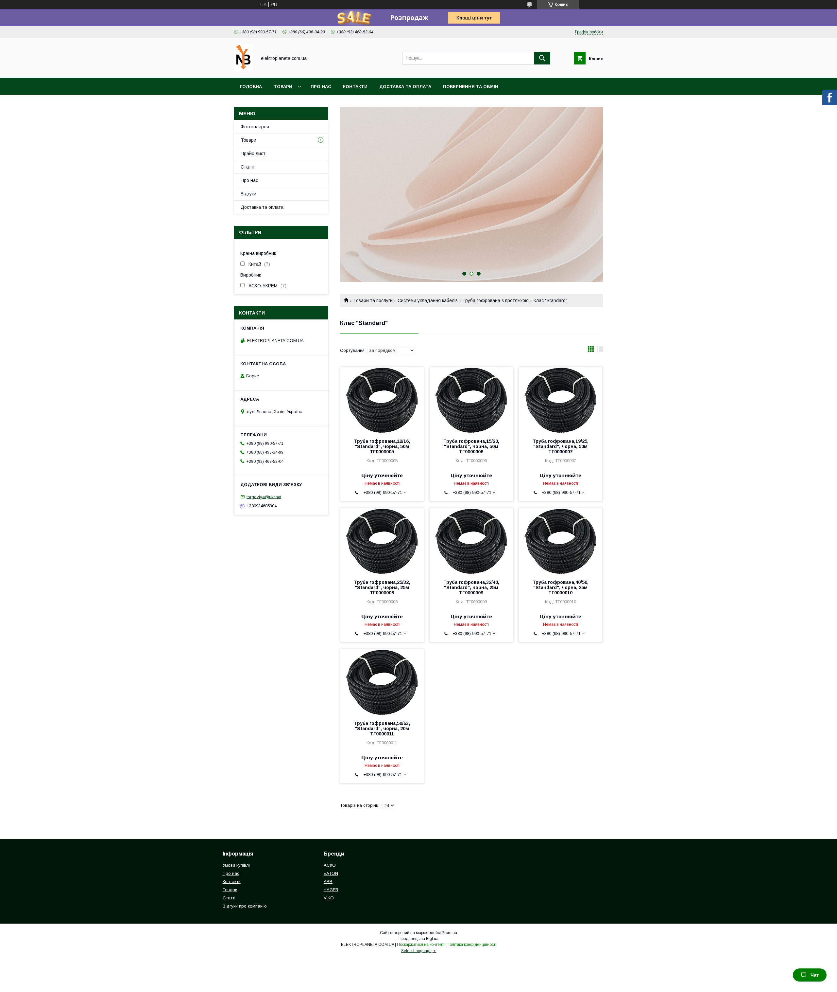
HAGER (331, 889)
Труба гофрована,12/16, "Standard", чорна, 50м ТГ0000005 (382, 446)
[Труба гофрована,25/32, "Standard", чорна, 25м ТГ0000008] (382, 541)
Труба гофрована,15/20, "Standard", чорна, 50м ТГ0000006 (471, 446)
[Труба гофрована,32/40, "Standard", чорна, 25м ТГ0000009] (471, 541)
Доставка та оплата (405, 86)
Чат (815, 975)
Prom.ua (449, 932)
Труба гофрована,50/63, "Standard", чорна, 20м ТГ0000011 (382, 728)
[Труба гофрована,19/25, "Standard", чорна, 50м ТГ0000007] (560, 400)
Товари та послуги (373, 300)
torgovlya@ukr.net (264, 496)
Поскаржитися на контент (420, 944)
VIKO (329, 897)
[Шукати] (542, 58)
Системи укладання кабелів (428, 300)
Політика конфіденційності (471, 944)
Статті (247, 167)
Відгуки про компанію (245, 906)
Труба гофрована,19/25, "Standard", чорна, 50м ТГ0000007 (561, 446)
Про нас (321, 86)
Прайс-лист (253, 153)
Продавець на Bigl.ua (418, 938)
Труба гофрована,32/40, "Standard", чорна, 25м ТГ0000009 (471, 587)
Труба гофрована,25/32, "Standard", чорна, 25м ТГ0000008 (382, 587)
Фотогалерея (255, 126)
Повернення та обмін (470, 86)
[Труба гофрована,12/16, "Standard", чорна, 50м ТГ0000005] (382, 400)
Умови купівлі (236, 865)
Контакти (355, 86)
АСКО (330, 865)
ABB (328, 881)
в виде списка (600, 350)
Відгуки (248, 193)
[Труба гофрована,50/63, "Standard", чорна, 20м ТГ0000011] (382, 682)
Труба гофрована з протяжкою (495, 300)
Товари (283, 86)
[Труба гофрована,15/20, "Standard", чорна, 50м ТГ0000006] (471, 400)
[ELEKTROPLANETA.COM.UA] (243, 69)
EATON (331, 873)
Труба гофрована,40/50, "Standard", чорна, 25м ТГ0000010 (561, 587)
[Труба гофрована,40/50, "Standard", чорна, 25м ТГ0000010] (560, 541)
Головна (251, 86)
